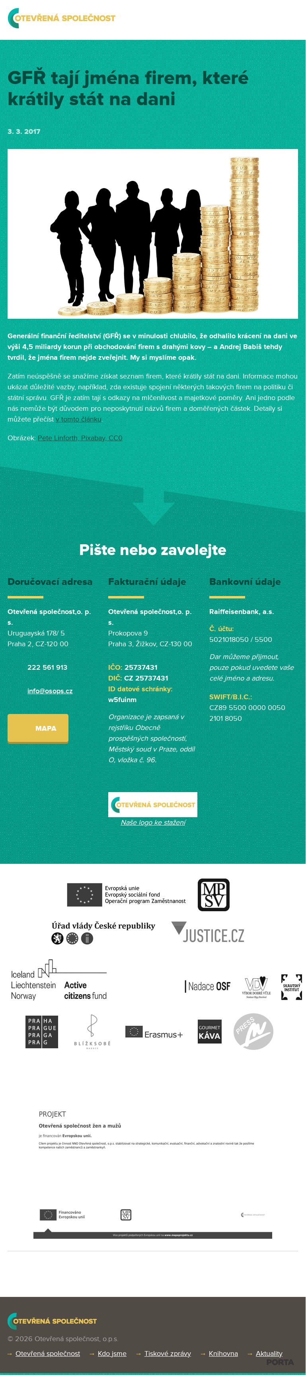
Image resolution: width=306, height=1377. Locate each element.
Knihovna (223, 1353)
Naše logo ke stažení (153, 822)
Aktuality (269, 1353)
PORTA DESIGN (280, 1362)
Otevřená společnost (48, 1353)
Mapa (46, 728)
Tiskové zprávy (167, 1353)
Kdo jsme (112, 1353)
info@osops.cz (50, 691)
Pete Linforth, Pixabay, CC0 (80, 438)
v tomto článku (78, 419)
